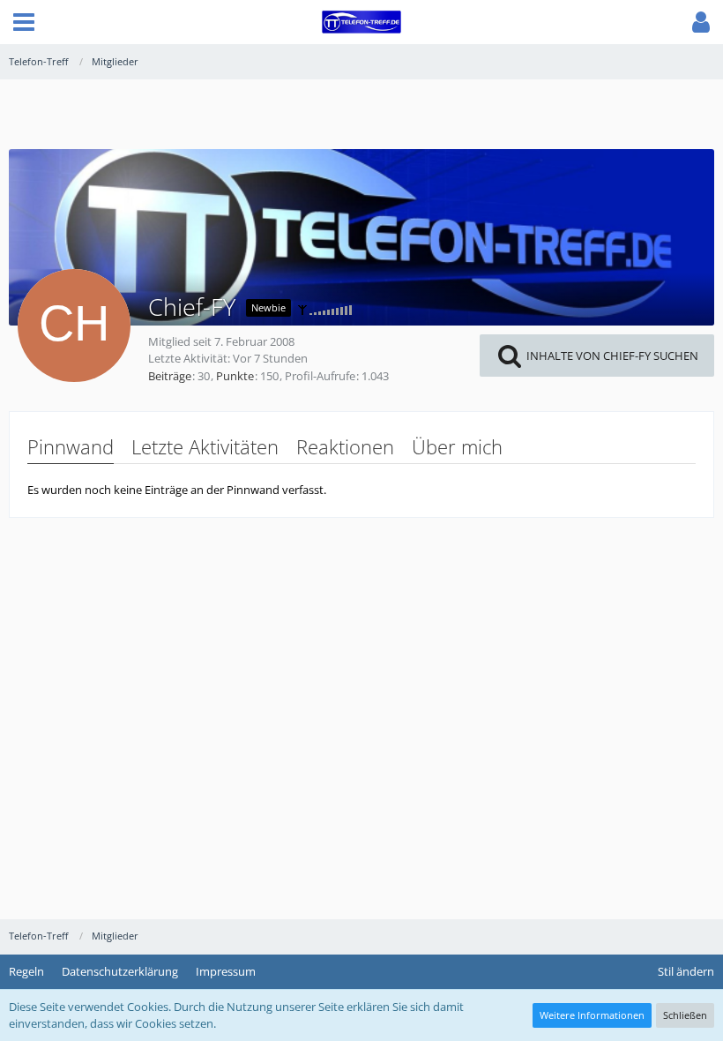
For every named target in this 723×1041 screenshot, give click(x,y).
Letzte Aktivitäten (205, 446)
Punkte (235, 376)
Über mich (457, 446)
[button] (24, 22)
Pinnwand (70, 446)
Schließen (685, 1015)
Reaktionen (345, 446)
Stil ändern (686, 971)
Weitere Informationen (592, 1015)
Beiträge (169, 376)
